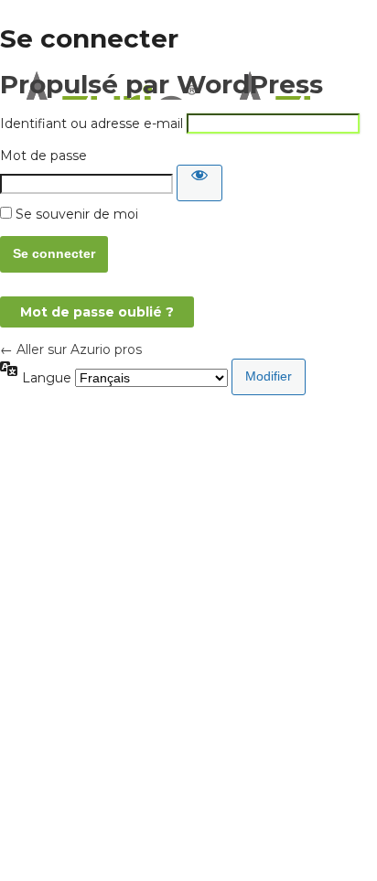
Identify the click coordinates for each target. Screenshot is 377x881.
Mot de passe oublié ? (97, 312)
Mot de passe (43, 155)
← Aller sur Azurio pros (71, 349)
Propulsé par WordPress (161, 84)
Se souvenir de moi (77, 214)
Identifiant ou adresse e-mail (91, 123)
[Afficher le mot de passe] (199, 183)
